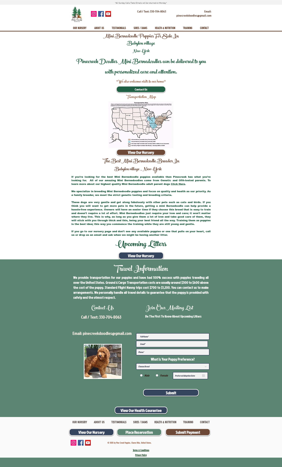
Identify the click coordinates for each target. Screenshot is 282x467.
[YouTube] (108, 14)
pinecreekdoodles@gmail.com (107, 333)
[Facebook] (101, 14)
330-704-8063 (110, 317)
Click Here (178, 184)
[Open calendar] (203, 375)
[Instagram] (94, 14)
